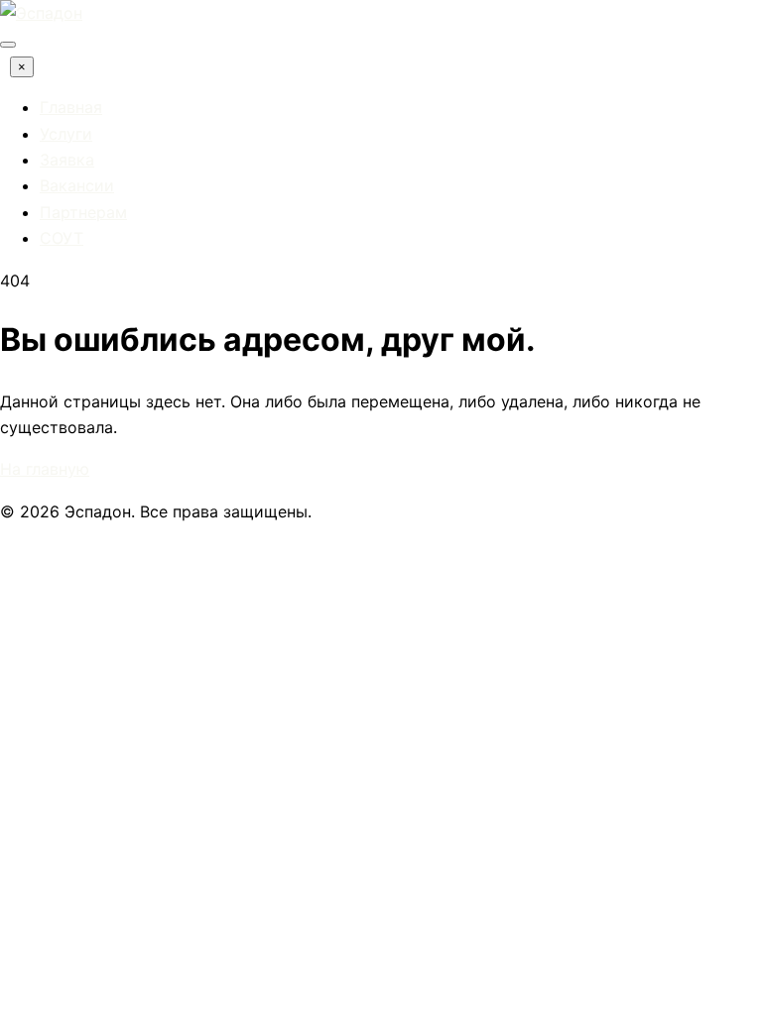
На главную (44, 469)
